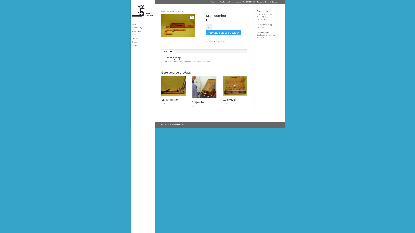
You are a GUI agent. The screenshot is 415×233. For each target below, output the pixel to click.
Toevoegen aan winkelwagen (223, 32)
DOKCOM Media (178, 125)
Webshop (214, 2)
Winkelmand (225, 2)
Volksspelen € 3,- (172, 11)
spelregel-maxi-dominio (201, 62)
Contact (135, 42)
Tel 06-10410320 (249, 2)
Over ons (135, 38)
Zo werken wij (137, 28)
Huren (134, 35)
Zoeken (134, 45)
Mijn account (236, 2)
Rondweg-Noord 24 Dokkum (267, 2)
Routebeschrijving (265, 25)
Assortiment (136, 31)
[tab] (168, 51)
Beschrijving (168, 51)
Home (134, 24)
